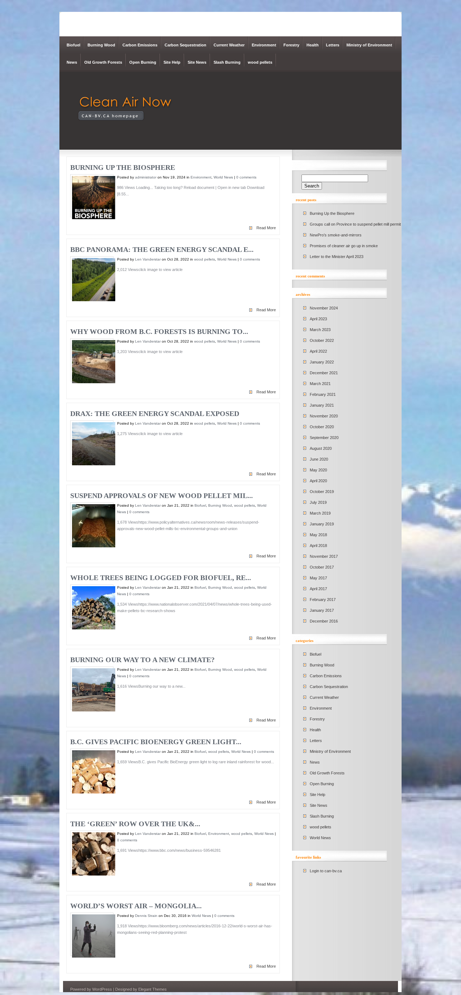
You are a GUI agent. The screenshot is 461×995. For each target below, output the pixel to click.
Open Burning (142, 62)
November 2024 (324, 308)
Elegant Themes (152, 989)
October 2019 (322, 491)
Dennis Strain (146, 916)
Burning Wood (101, 45)
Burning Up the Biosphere (122, 167)
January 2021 (322, 405)
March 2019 (320, 513)
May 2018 (318, 535)
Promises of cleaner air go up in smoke (344, 246)
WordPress (102, 989)
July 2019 (318, 502)
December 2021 (324, 373)
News (72, 62)
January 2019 (322, 524)
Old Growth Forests (103, 62)
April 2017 (318, 589)
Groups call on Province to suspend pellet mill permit (355, 224)
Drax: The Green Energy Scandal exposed (154, 413)
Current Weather (229, 45)
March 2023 (320, 329)
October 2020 (322, 427)
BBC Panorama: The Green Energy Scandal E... (162, 249)
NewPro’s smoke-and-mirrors (336, 235)
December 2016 (324, 621)
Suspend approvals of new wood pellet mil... (161, 495)
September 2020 (324, 437)
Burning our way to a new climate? (142, 659)
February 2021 (323, 394)
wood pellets (260, 62)
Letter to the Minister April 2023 (336, 256)
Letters (332, 45)
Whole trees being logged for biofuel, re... (160, 577)
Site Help (172, 62)
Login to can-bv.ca (326, 871)
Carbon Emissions (139, 45)
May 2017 (318, 578)
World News (223, 177)
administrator (145, 177)
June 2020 (319, 459)
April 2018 (318, 545)
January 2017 (322, 610)
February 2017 (323, 599)
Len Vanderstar (148, 259)
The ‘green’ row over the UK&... (135, 823)
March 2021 (320, 383)
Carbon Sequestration (185, 45)
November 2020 (324, 416)
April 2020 (318, 481)
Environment (264, 45)
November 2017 (324, 556)
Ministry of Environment (369, 45)
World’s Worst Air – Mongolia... (136, 906)
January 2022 (322, 362)
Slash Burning (227, 62)
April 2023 (318, 319)
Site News (197, 62)
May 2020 (318, 470)
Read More (266, 228)
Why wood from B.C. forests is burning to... (159, 331)
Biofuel (73, 45)
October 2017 (322, 567)
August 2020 (321, 448)
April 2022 (318, 351)
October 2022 (322, 340)
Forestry (291, 45)
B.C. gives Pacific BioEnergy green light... (155, 741)
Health (312, 45)
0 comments (246, 177)
